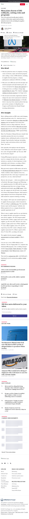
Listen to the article (9, 65)
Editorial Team (4, 473)
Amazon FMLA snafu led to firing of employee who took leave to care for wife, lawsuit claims (14, 373)
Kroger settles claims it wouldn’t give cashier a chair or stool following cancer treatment (15, 395)
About (2, 471)
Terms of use (11, 512)
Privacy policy (4, 512)
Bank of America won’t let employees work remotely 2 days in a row (15, 409)
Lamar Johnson (8, 28)
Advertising (14, 471)
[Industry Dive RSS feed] (10, 463)
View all (3, 452)
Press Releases (4, 484)
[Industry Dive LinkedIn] (2, 463)
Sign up (22, 4)
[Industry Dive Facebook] (5, 463)
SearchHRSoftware (16, 490)
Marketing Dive (15, 486)
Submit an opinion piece (17, 475)
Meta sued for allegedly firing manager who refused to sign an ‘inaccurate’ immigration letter (14, 387)
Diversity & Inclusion (12, 297)
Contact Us (3, 475)
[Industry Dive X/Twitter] (7, 463)
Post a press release (10, 452)
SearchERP (14, 488)
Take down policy (19, 512)
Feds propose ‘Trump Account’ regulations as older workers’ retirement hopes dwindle (14, 402)
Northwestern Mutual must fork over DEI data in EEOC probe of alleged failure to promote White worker (13, 345)
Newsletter (3, 478)
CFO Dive (14, 484)
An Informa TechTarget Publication (14, 1)
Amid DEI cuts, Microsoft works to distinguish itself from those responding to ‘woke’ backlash (14, 286)
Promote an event (16, 478)
